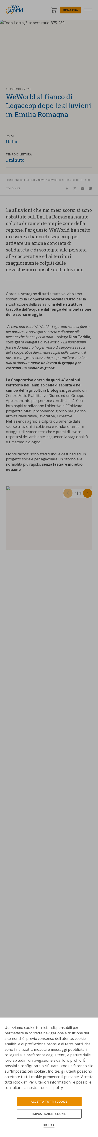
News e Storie (26, 180)
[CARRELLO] (53, 10)
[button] (67, 493)
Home (10, 180)
